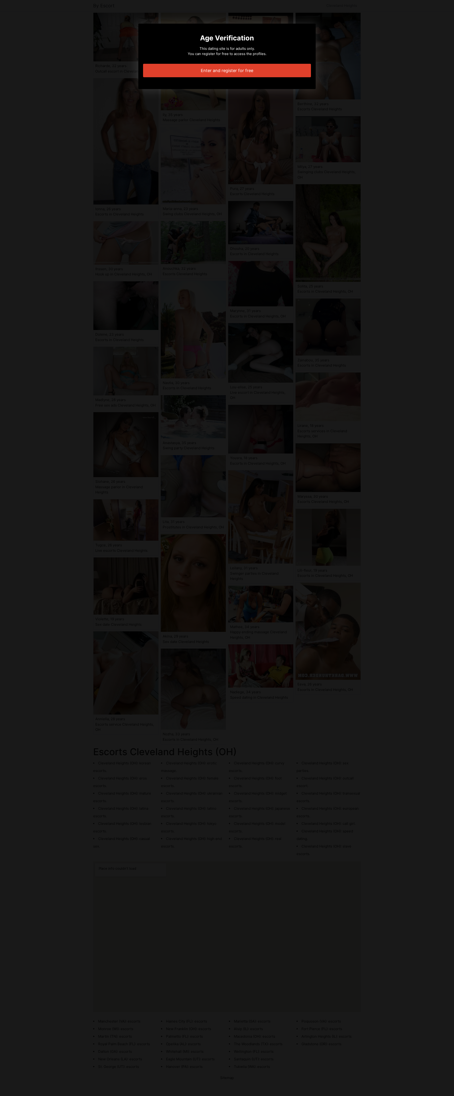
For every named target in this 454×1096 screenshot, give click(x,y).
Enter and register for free (227, 70)
